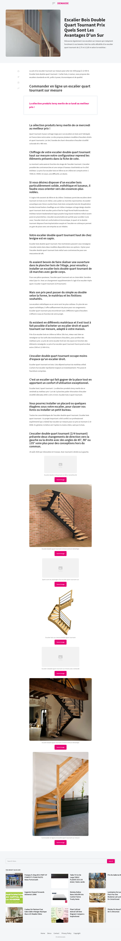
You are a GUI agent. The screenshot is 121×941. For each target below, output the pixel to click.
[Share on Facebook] (18, 71)
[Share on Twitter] (18, 77)
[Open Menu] (54, 3)
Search (111, 861)
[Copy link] (18, 88)
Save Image (61, 480)
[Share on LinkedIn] (18, 82)
